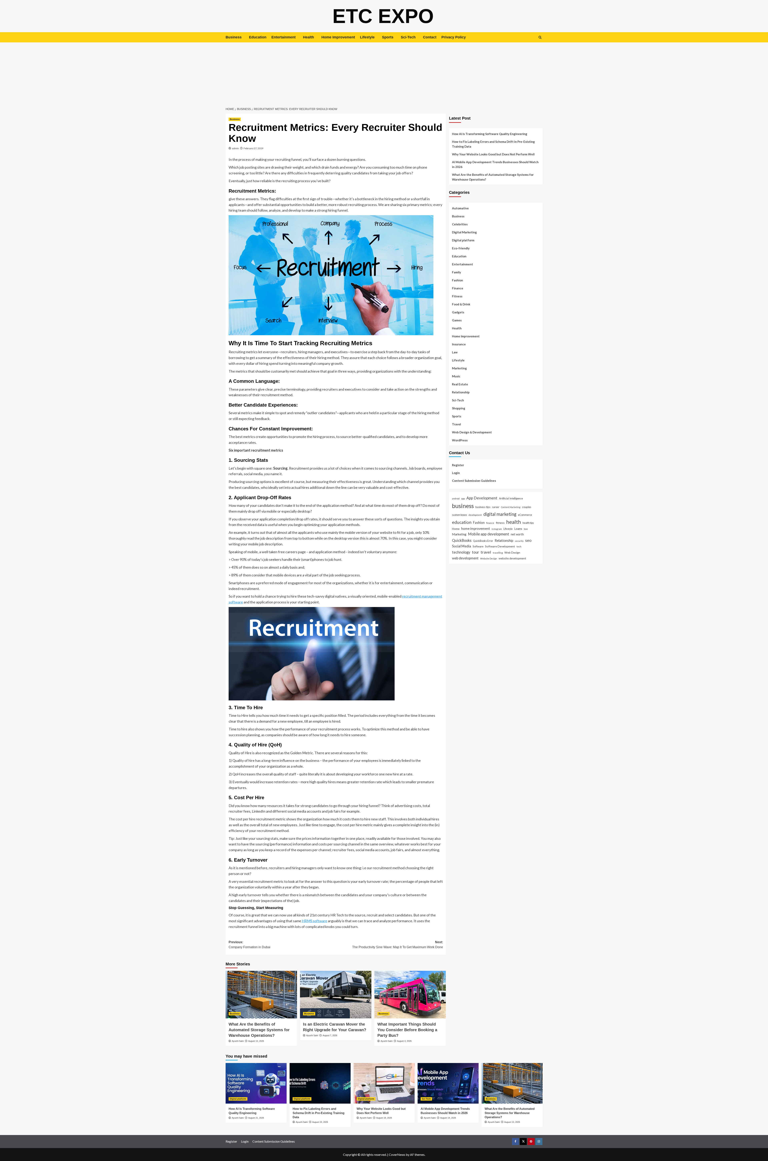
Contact (429, 37)
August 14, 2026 (448, 1118)
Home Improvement (338, 37)
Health (308, 37)
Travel (456, 424)
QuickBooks (461, 540)
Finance (457, 288)
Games (457, 320)
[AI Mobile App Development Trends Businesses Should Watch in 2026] (448, 1083)
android (456, 498)
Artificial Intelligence (511, 498)
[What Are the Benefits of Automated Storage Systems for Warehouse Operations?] (261, 994)
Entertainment (283, 37)
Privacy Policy (453, 37)
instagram (497, 529)
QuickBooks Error (483, 540)
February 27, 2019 (253, 148)
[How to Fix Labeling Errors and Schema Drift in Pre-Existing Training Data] (320, 1083)
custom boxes (459, 514)
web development (465, 558)
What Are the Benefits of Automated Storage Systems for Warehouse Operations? (259, 1030)
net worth (517, 534)
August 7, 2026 (330, 1035)
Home (456, 528)
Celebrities (460, 224)
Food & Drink (461, 304)
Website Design (488, 558)
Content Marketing (510, 507)
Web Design (512, 552)
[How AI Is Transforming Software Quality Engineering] (256, 1083)
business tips (482, 507)
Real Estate (460, 384)
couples (526, 507)
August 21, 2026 (256, 1118)
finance (490, 522)
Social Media (461, 546)
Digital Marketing (464, 232)
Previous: (249, 944)
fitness (500, 522)
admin (235, 148)
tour (475, 552)
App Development (481, 498)
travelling (498, 552)
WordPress (460, 440)
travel (486, 552)
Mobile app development (488, 534)
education (461, 522)
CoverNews (397, 1154)
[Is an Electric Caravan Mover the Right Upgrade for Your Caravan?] (335, 994)
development (475, 515)
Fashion (457, 280)
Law (455, 352)
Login (456, 473)
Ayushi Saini (238, 1041)
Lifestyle (367, 37)
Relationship (461, 392)
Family (456, 272)
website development (512, 558)
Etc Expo (383, 16)
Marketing (459, 368)
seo (528, 540)
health (513, 522)
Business (234, 37)
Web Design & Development (472, 432)
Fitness (457, 296)
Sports (387, 37)
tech (519, 546)
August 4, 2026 (404, 1041)
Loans (518, 528)
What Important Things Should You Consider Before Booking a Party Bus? (407, 1030)
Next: (397, 944)
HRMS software (314, 921)
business (463, 505)
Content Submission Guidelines (474, 480)
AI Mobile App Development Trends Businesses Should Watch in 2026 (495, 164)
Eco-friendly (461, 248)
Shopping (458, 408)
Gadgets (458, 312)
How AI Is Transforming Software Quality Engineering (489, 134)
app (463, 498)
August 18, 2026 (384, 1118)
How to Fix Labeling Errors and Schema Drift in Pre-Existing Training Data (493, 144)
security (519, 540)
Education (257, 37)
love (526, 529)
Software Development (500, 546)
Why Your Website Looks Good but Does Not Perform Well (493, 154)
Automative (460, 208)
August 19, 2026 (320, 1122)
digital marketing (499, 514)
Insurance (459, 344)
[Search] (540, 37)
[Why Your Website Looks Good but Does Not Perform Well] (384, 1083)
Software (478, 546)
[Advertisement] (384, 72)
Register (458, 465)
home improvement (475, 528)
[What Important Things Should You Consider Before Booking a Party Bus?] (410, 994)
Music (456, 376)
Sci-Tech (408, 37)
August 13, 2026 (256, 1041)
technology (461, 552)
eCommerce (525, 514)
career (495, 507)
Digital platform (463, 240)
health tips (528, 522)
